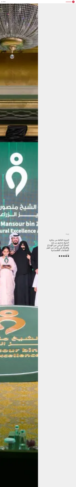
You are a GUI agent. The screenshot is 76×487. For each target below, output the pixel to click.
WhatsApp (59, 256)
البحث (3, 2)
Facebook (64, 256)
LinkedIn (61, 256)
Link (68, 256)
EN (4, 1)
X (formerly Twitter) (66, 256)
